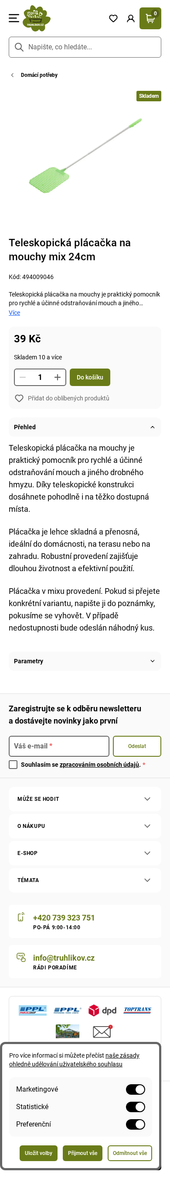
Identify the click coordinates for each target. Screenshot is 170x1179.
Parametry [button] (28, 661)
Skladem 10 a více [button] (38, 357)
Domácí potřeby (39, 75)
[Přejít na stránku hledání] (19, 47)
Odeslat (137, 746)
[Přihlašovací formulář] (130, 18)
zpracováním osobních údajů (99, 764)
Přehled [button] (25, 427)
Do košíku (90, 377)
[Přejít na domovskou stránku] (62, 18)
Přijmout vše (82, 1153)
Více (14, 312)
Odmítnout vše (130, 1153)
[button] (130, 18)
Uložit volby (38, 1153)
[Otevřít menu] (14, 18)
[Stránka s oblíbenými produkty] (113, 18)
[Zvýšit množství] (57, 377)
